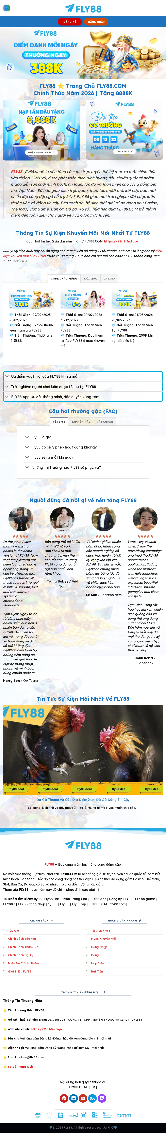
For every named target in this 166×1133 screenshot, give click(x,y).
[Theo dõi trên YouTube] (83, 1098)
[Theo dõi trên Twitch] (102, 1098)
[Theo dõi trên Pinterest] (64, 1098)
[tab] (64, 278)
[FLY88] (83, 8)
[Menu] (6, 8)
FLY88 (49, 864)
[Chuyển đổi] (7, 376)
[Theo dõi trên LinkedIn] (73, 1098)
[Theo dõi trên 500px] (92, 1098)
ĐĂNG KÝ (70, 21)
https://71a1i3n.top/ (121, 241)
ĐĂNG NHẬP (96, 21)
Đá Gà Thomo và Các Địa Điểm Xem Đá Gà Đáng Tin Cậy (83, 799)
